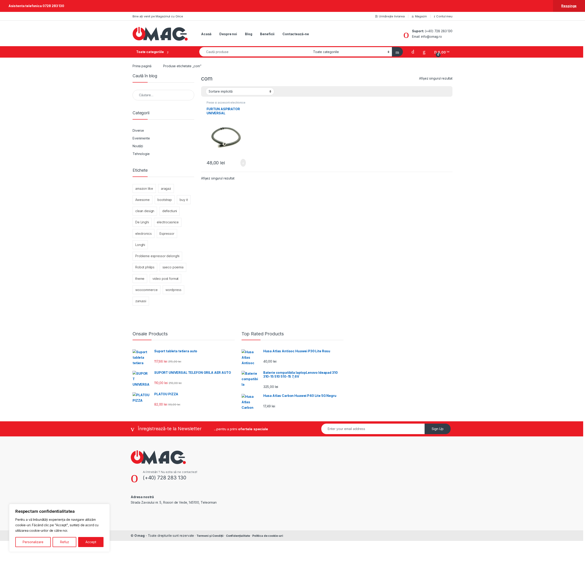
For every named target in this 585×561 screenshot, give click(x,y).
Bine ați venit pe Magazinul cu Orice (158, 16)
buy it (184, 200)
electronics (143, 233)
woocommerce (146, 290)
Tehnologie (141, 154)
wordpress (173, 290)
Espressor (167, 233)
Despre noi (228, 34)
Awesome (142, 200)
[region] (59, 528)
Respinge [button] (569, 6)
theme (139, 278)
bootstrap (164, 200)
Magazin (421, 16)
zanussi (140, 301)
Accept (90, 542)
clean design (144, 211)
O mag (139, 535)
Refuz (64, 542)
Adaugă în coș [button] (240, 163)
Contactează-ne (295, 34)
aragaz (166, 188)
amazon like (144, 188)
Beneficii (267, 34)
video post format (165, 278)
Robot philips (144, 267)
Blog (248, 34)
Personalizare (33, 542)
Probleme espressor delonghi (157, 256)
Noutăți (138, 146)
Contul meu (444, 16)
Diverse (138, 130)
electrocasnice (168, 222)
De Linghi (142, 222)
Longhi (140, 245)
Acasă (206, 34)
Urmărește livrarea (391, 16)
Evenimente (141, 138)
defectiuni (169, 211)
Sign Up (438, 429)
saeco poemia (172, 267)
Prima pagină (142, 66)
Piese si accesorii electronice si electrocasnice (226, 104)
